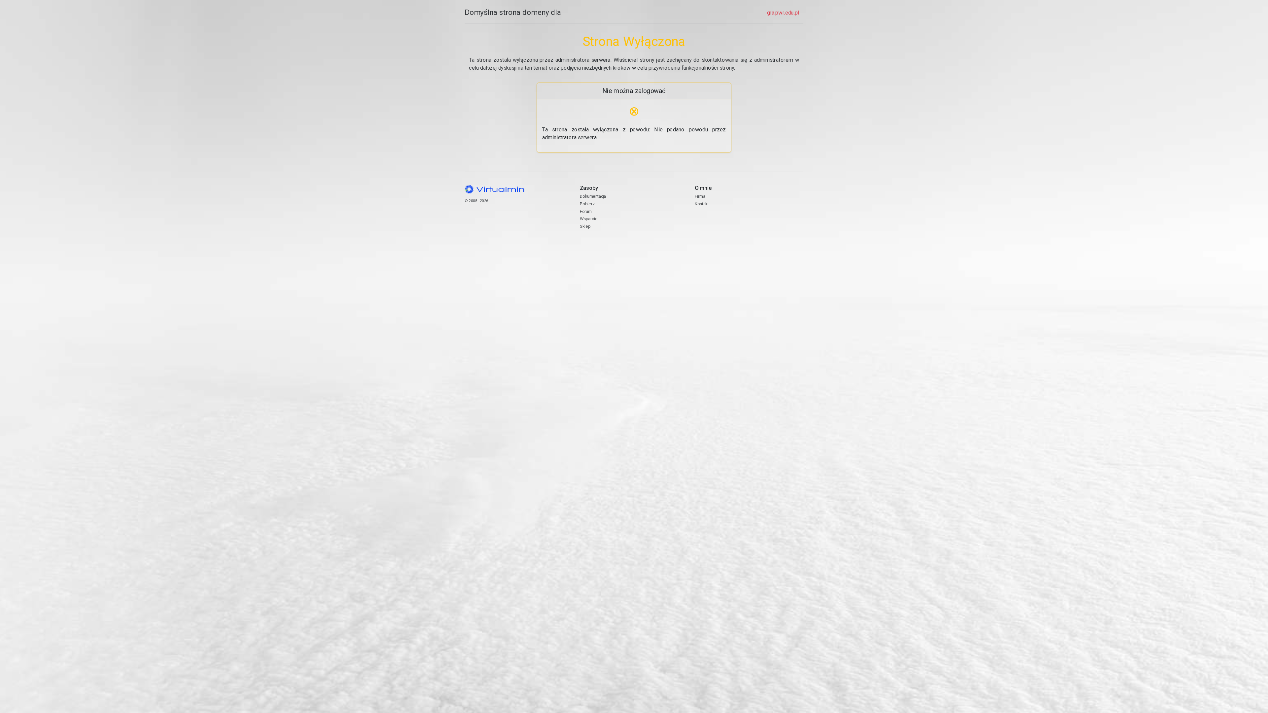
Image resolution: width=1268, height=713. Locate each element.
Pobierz (587, 203)
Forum (586, 211)
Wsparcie (588, 218)
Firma (700, 196)
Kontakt (720, 222)
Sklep (585, 226)
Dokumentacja (593, 196)
